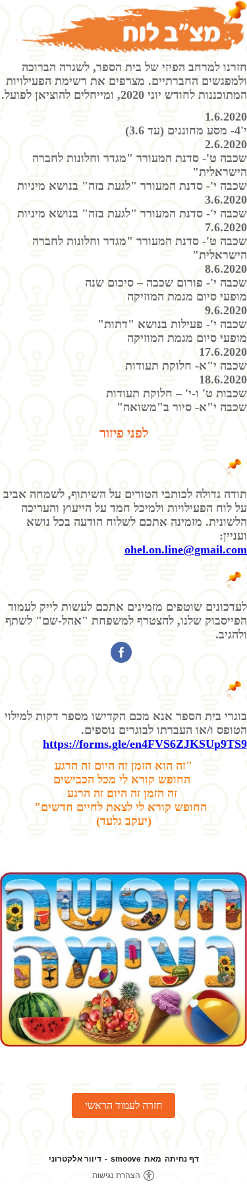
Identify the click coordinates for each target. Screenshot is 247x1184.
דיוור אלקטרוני (75, 1159)
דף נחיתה (182, 1159)
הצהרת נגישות (116, 1175)
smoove (126, 1159)
